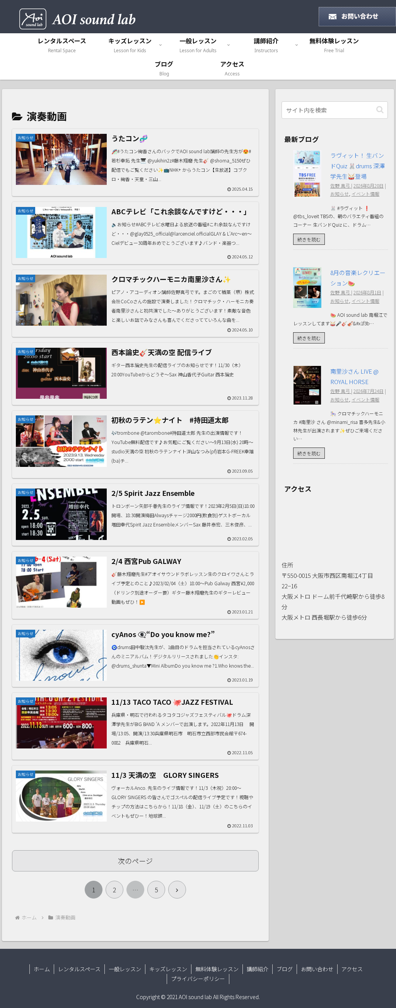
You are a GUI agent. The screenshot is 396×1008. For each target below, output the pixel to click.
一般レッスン (125, 969)
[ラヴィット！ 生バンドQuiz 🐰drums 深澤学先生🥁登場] (307, 193)
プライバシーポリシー (198, 978)
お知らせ (339, 193)
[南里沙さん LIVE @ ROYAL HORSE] (307, 400)
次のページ (135, 861)
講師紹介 (257, 969)
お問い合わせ (317, 969)
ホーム (42, 969)
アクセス (352, 969)
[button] (380, 109)
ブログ (285, 969)
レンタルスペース (79, 969)
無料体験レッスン (217, 969)
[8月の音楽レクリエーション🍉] (307, 303)
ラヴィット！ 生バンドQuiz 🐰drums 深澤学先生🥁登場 (357, 165)
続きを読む (309, 239)
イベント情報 (365, 193)
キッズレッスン (168, 969)
